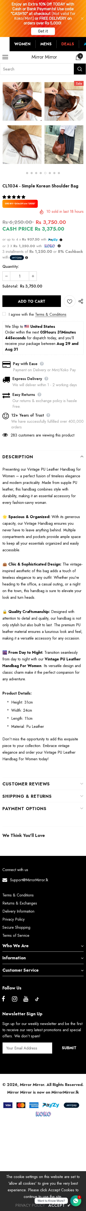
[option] (22, 124)
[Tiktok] (37, 999)
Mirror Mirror (44, 57)
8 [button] (59, 173)
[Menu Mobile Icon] (5, 57)
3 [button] (36, 173)
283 (14, 435)
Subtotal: (10, 286)
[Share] (79, 301)
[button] (14, 197)
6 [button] (50, 173)
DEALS (67, 44)
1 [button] (27, 173)
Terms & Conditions (50, 314)
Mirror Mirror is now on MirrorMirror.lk (43, 1092)
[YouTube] (26, 999)
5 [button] (45, 173)
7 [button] (54, 173)
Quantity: (10, 266)
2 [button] (32, 173)
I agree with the (21, 314)
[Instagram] (14, 999)
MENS (46, 44)
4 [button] (41, 173)
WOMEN (22, 44)
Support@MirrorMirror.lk (29, 880)
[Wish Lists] (69, 301)
